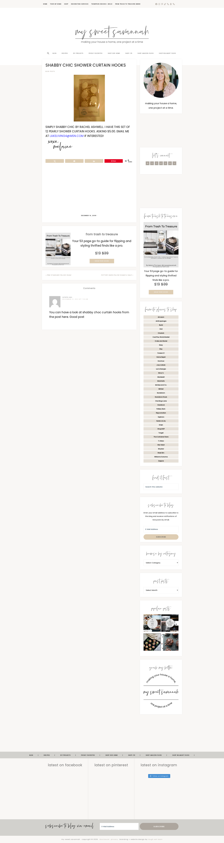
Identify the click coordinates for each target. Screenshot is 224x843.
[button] (48, 49)
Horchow (161, 361)
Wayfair (161, 449)
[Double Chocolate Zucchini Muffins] (169, 642)
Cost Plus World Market (161, 337)
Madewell (161, 377)
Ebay (161, 345)
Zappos (161, 461)
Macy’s (161, 373)
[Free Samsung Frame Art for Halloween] (169, 623)
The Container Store (161, 437)
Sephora (161, 417)
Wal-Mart (161, 445)
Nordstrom (161, 393)
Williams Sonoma (161, 457)
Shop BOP (161, 429)
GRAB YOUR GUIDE (102, 261)
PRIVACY (114, 839)
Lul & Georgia (161, 369)
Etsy (160, 349)
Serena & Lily (161, 421)
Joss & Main (160, 365)
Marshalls (161, 381)
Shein (161, 425)
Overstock (161, 405)
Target (161, 433)
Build (161, 325)
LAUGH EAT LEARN (155, 839)
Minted (161, 389)
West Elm (161, 453)
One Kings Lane (161, 401)
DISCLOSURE (104, 839)
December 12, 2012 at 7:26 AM (75, 299)
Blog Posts (50, 71)
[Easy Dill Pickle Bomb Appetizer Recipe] (152, 642)
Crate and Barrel (161, 341)
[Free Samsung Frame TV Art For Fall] (152, 623)
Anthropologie (161, 321)
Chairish (161, 333)
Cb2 (161, 329)
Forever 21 (161, 353)
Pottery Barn (161, 409)
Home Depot (161, 357)
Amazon (161, 317)
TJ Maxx (161, 441)
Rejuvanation (161, 413)
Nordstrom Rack (161, 397)
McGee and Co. (161, 385)
